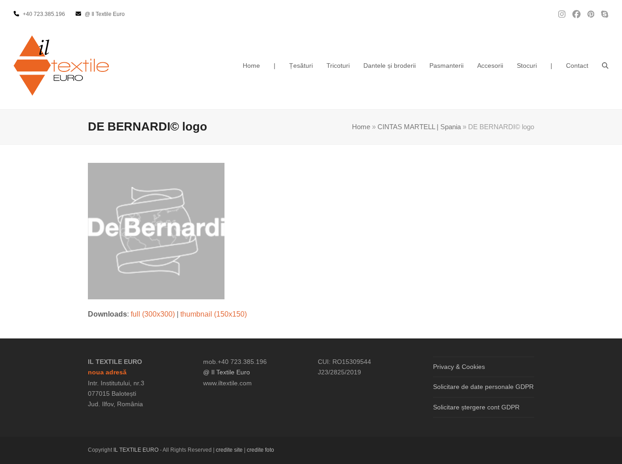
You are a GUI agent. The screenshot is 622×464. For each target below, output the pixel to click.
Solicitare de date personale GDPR (483, 386)
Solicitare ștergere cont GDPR (476, 407)
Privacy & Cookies (459, 366)
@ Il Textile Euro (226, 372)
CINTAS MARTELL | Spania (419, 127)
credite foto (260, 450)
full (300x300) (153, 314)
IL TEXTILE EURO (136, 450)
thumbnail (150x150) (213, 314)
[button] (605, 65)
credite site (229, 450)
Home (361, 127)
